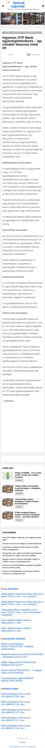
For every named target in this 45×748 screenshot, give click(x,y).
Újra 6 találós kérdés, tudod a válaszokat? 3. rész (16, 629)
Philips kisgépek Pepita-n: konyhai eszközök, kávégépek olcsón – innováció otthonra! (27, 514)
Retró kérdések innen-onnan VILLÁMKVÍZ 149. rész (16, 726)
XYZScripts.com (31, 746)
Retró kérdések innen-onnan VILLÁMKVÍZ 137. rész (16, 711)
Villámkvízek (10, 589)
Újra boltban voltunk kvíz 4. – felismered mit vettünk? (32, 22)
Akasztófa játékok (14, 639)
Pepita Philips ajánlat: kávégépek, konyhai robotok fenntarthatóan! (26, 501)
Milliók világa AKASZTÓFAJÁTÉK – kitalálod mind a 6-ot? (19, 663)
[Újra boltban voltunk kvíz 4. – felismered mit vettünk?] (33, 19)
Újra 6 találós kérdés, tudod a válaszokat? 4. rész (16, 621)
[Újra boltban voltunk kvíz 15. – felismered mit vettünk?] (11, 19)
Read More (19, 480)
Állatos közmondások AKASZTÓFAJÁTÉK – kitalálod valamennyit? (17, 646)
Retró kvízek (10, 689)
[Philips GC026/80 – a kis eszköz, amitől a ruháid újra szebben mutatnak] (7, 476)
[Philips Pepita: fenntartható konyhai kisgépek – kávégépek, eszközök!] (7, 489)
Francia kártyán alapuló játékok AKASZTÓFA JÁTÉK (17, 679)
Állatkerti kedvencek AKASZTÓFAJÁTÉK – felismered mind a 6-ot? (22, 655)
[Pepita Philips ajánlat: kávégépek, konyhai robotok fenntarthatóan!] (7, 502)
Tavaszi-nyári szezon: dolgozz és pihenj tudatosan (22, 543)
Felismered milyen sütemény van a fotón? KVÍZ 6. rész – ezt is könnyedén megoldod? (21, 612)
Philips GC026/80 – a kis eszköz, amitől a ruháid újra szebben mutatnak (28, 475)
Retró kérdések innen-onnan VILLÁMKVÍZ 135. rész (16, 703)
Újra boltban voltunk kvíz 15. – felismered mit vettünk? (11, 22)
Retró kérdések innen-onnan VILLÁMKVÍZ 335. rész (16, 695)
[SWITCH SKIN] (43, 6)
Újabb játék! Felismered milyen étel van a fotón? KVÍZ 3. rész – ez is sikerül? (22, 595)
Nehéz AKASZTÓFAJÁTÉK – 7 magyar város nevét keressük (21, 671)
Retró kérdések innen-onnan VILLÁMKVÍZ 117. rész (16, 719)
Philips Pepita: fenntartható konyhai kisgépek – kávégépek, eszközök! (28, 488)
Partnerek (22, 742)
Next (44, 18)
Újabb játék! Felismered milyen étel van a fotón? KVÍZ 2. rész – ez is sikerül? (22, 603)
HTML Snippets (13, 746)
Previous (1, 18)
